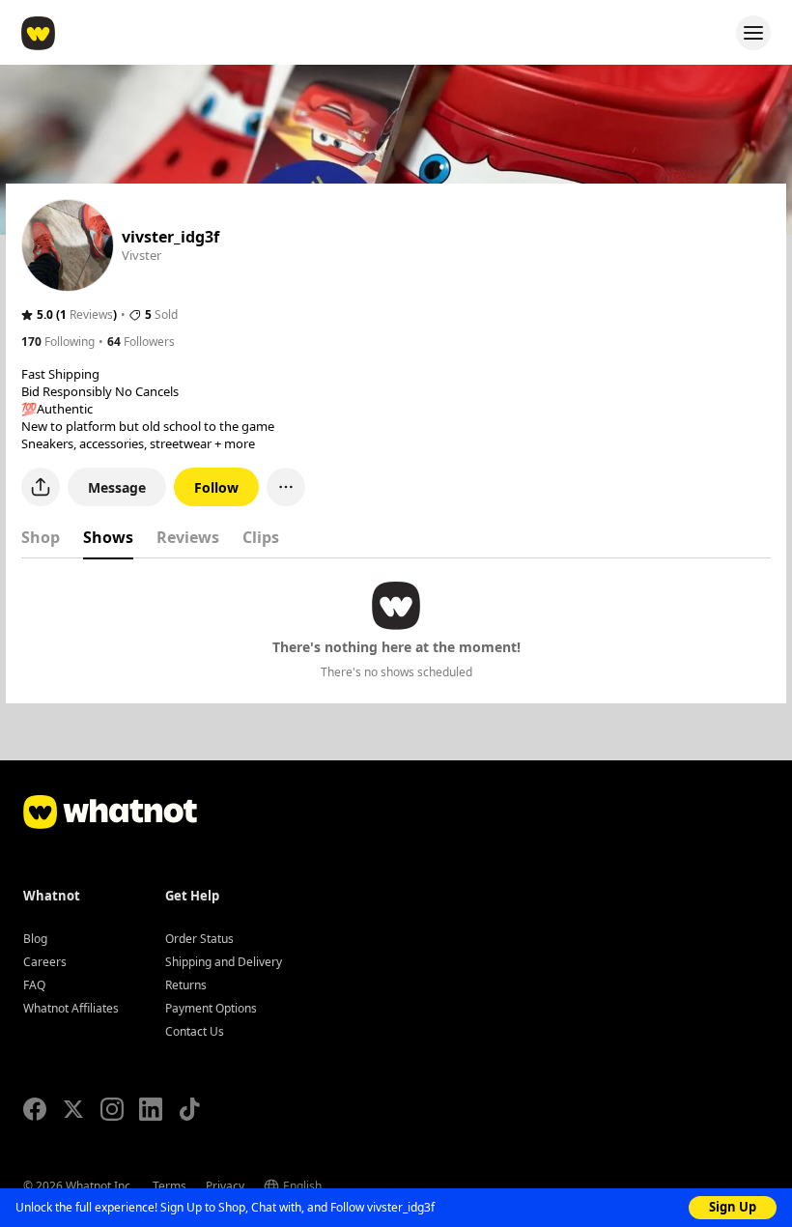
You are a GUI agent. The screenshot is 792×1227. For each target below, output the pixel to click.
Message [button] (117, 487)
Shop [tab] (40, 537)
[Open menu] (753, 32)
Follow (216, 487)
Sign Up (732, 1206)
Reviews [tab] (187, 537)
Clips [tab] (260, 537)
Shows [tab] (108, 537)
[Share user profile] (40, 487)
